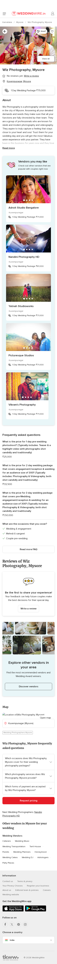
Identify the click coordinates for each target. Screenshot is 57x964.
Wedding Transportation (13, 846)
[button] (28, 594)
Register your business (38, 885)
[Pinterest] (18, 924)
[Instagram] (25, 924)
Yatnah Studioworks (21, 306)
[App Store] (13, 911)
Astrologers (42, 857)
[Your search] (4, 31)
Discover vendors (28, 686)
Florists (5, 852)
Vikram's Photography (22, 404)
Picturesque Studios (21, 355)
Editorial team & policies (27, 890)
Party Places (8, 863)
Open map (45, 717)
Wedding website (10, 894)
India (12, 940)
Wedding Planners (22, 852)
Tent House (35, 846)
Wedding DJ (27, 857)
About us (6, 890)
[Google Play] (35, 911)
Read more (8, 148)
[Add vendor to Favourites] (52, 31)
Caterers (6, 841)
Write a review (28, 608)
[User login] (52, 13)
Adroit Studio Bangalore (24, 207)
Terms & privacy (24, 881)
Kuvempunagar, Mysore (19, 81)
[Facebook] (5, 924)
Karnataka (7, 22)
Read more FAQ (28, 549)
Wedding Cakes (10, 857)
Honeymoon (41, 852)
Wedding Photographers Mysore (17, 732)
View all (46, 58)
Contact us (7, 881)
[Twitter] (12, 924)
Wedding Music (22, 841)
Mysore (20, 22)
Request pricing (28, 800)
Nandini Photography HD (24, 257)
